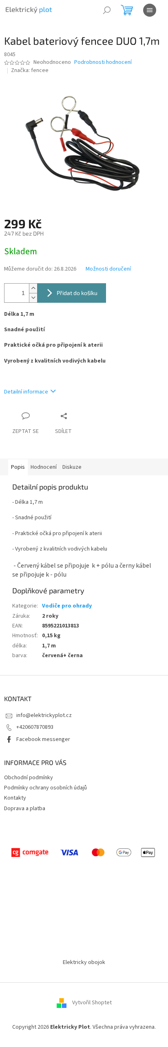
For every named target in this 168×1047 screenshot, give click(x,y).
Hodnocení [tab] (44, 467)
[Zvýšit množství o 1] (33, 288)
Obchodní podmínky (28, 778)
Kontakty (15, 798)
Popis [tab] (18, 467)
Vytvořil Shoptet (92, 1003)
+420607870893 (34, 727)
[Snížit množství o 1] (33, 297)
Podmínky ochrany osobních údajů (45, 788)
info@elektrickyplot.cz (44, 715)
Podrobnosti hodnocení (103, 62)
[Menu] (149, 10)
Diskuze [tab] (72, 467)
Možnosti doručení (108, 269)
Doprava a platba (24, 808)
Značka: (30, 70)
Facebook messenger (43, 739)
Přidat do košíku (77, 292)
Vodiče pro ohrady (67, 606)
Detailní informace (26, 392)
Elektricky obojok (84, 962)
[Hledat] (107, 10)
